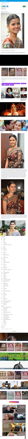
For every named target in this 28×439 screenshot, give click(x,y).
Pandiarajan (16, 175)
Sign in (24, 6)
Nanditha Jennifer (23, 83)
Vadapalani (25, 215)
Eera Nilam (4, 12)
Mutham (23, 170)
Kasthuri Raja (7, 176)
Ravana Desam (8, 12)
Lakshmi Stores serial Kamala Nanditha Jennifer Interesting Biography (10, 83)
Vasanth (24, 169)
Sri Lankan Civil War (7, 218)
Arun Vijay (6, 172)
